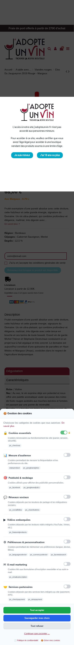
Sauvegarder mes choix (37, 618)
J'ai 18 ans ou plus (50, 155)
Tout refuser (37, 626)
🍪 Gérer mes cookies (50, 640)
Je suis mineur (22, 155)
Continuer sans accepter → (37, 633)
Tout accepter (37, 610)
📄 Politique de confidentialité (26, 640)
